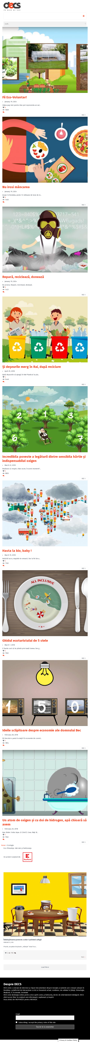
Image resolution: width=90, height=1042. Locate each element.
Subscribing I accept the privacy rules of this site (37, 1022)
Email (18, 1014)
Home (3, 845)
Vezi (83, 115)
